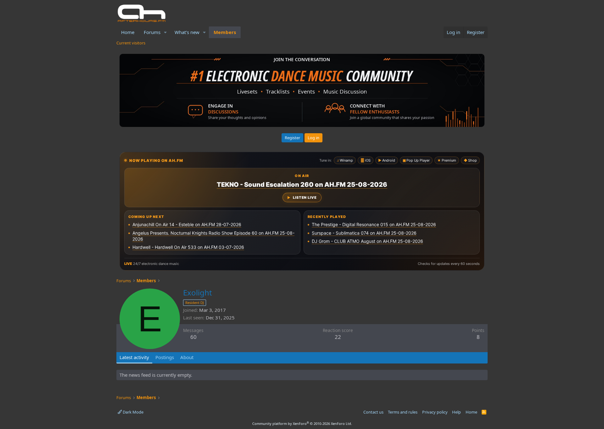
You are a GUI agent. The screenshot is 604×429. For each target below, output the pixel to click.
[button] (165, 32)
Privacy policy (435, 412)
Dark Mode (132, 412)
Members (225, 32)
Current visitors (130, 43)
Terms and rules (402, 412)
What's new (187, 32)
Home (127, 32)
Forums (152, 32)
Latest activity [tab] (134, 357)
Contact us (373, 412)
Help (456, 412)
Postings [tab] (164, 357)
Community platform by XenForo (302, 423)
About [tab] (186, 357)
